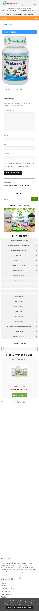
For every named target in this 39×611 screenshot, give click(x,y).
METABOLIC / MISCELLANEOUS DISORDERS (18, 326)
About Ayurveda (28, 14)
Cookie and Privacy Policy (23, 607)
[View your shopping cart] (34, 3)
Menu (3, 18)
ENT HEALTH (18, 281)
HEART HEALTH (18, 301)
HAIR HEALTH (19, 296)
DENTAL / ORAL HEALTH (19, 265)
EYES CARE (19, 286)
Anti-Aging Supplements (19, 240)
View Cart (9, 14)
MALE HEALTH (19, 321)
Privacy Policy (6, 594)
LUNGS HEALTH (18, 316)
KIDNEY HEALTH (18, 306)
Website (8, 154)
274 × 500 (19, 89)
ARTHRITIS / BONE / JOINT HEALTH (18, 245)
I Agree (9, 607)
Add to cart (19, 395)
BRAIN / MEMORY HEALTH (18, 250)
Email (7, 144)
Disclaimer (5, 597)
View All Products (8, 589)
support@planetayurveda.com (23, 8)
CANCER (18, 255)
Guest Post (5, 591)
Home (3, 583)
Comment (9, 110)
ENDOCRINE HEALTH (19, 276)
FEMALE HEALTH (19, 291)
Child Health (18, 260)
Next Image (8, 24)
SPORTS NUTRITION (19, 336)
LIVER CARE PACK (18, 359)
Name (7, 135)
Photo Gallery (18, 14)
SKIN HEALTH (19, 331)
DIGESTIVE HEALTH (18, 271)
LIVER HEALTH (19, 311)
